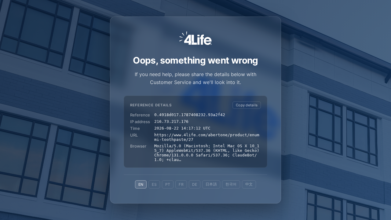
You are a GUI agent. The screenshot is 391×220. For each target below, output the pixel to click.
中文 (249, 184)
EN (140, 184)
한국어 (231, 184)
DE (194, 184)
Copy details (247, 105)
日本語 (211, 184)
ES (154, 184)
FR (181, 184)
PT (167, 184)
